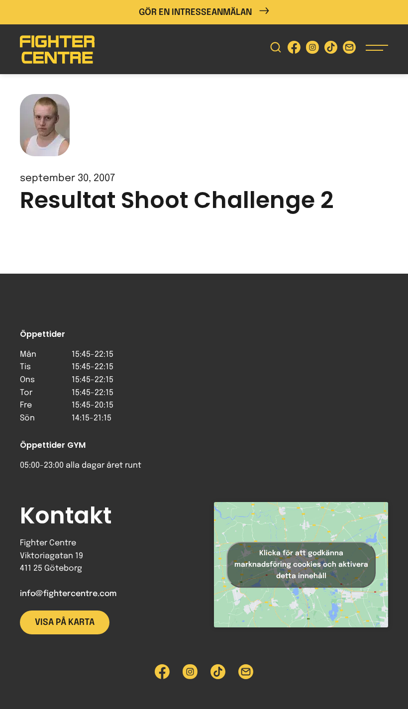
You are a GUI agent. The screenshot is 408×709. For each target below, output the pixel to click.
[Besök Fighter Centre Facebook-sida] (294, 49)
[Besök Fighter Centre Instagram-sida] (312, 49)
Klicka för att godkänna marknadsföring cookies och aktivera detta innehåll (301, 564)
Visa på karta (65, 622)
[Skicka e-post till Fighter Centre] (349, 49)
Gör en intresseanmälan (195, 12)
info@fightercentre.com (68, 594)
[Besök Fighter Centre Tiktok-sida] (330, 49)
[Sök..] (275, 49)
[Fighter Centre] (57, 49)
